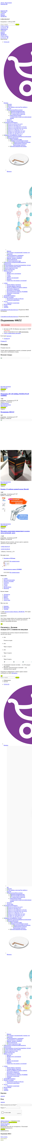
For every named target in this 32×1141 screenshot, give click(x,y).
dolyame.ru (14, 673)
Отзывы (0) (7, 338)
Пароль (3, 1107)
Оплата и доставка (9, 581)
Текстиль (6, 598)
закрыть (3, 1096)
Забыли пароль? (5, 1121)
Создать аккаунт (12, 1122)
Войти (2, 1118)
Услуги (5, 584)
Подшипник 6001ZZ (7, 412)
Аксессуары (7, 600)
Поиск (17, 24)
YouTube (6, 609)
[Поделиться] (2, 1138)
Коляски (11, 309)
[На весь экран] (4, 1138)
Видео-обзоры (7, 587)
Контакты (6, 588)
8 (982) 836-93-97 (26, 8)
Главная (3, 309)
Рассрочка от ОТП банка (9, 558)
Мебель (6, 597)
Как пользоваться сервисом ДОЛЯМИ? (13, 569)
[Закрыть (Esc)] (1, 1138)
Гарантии (6, 582)
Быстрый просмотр (6, 386)
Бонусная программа (9, 580)
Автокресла (7, 594)
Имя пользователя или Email (9, 1105)
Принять (3, 1129)
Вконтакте (6, 607)
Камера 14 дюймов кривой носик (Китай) (15, 489)
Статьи (5, 585)
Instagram (6, 606)
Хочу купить (4, 388)
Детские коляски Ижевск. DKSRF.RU (15, 611)
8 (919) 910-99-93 (5, 549)
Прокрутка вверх (5, 1123)
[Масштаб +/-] (6, 1138)
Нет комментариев (14, 561)
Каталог (7, 309)
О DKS (6, 578)
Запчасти (16, 309)
